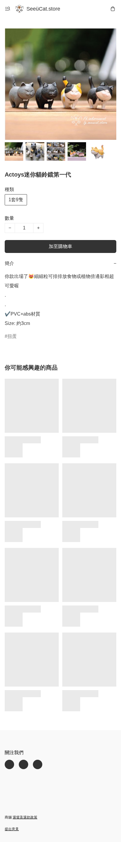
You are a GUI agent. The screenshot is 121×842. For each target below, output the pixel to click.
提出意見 (12, 829)
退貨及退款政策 (25, 817)
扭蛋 (12, 336)
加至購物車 (60, 246)
